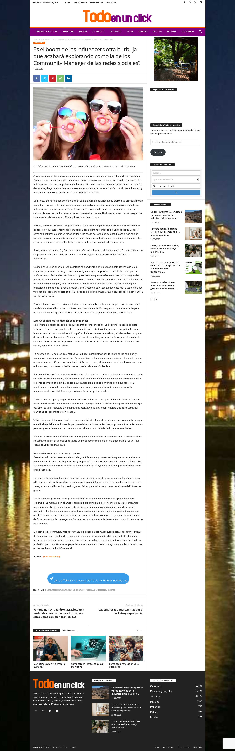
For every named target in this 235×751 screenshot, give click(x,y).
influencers (82, 590)
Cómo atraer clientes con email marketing (87, 665)
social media (108, 590)
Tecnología (98, 31)
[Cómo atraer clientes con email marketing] (88, 648)
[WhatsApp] (60, 78)
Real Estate (115, 31)
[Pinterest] (52, 78)
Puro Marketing (51, 556)
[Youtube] (201, 2)
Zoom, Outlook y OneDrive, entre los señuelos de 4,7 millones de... (164, 248)
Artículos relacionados (46, 630)
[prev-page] (137, 630)
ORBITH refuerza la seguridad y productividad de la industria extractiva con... (166, 215)
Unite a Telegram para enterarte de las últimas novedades (90, 580)
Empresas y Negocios (47, 31)
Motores (143, 31)
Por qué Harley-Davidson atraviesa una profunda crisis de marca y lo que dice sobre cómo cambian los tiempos (58, 613)
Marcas (83, 31)
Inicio (35, 39)
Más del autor (69, 630)
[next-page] (141, 630)
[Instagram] (190, 2)
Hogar (130, 31)
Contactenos (80, 2)
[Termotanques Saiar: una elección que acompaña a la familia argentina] (193, 233)
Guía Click (111, 2)
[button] (200, 32)
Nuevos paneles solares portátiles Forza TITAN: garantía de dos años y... (163, 285)
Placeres (157, 31)
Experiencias (96, 2)
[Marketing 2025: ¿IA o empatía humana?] (50, 648)
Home (67, 2)
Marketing (68, 31)
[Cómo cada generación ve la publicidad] (126, 648)
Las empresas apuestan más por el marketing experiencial (121, 611)
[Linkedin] (68, 78)
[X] (195, 2)
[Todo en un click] (117, 16)
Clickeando (187, 31)
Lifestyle (171, 31)
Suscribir (158, 152)
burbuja (49, 590)
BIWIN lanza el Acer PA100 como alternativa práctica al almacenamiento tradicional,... (165, 267)
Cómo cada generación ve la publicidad (124, 665)
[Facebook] (185, 2)
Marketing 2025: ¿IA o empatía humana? (49, 665)
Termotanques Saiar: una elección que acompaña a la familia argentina (165, 231)
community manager (65, 590)
